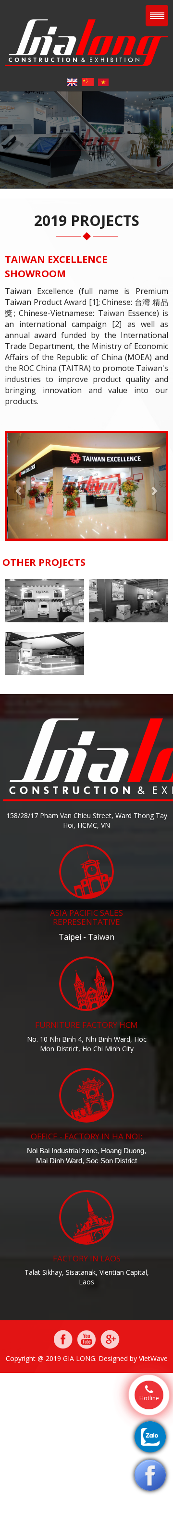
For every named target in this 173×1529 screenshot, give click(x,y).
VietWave (153, 1358)
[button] (19, 486)
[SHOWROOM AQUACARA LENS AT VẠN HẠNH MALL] (44, 652)
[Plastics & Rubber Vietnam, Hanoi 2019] (44, 600)
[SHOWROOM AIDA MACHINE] (128, 600)
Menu (157, 15)
